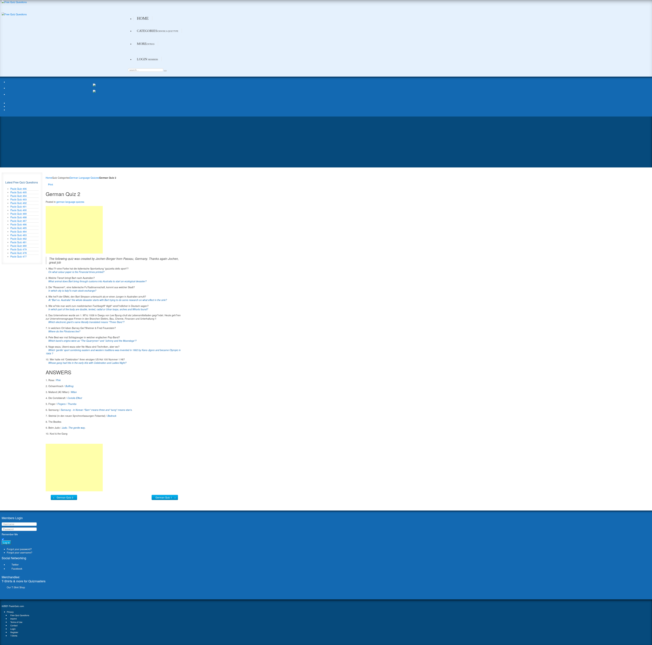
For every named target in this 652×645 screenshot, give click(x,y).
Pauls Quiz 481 (18, 242)
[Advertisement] (326, 142)
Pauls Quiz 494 (18, 196)
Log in (6, 542)
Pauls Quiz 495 (18, 192)
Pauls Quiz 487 (18, 220)
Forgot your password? (19, 549)
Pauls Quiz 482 (18, 238)
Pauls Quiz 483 (18, 235)
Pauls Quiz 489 (18, 213)
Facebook (17, 568)
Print (50, 184)
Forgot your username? (19, 552)
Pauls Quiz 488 (18, 217)
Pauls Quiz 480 (18, 245)
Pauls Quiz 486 (18, 224)
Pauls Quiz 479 (18, 249)
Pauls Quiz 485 (18, 228)
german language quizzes (70, 201)
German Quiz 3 (65, 497)
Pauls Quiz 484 (18, 231)
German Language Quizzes (84, 177)
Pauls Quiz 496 (18, 188)
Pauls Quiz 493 (18, 199)
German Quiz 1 (164, 497)
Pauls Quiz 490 (18, 210)
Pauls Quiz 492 (18, 203)
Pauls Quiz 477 (18, 256)
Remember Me (10, 534)
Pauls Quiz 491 (18, 206)
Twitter (15, 564)
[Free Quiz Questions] (14, 1)
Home (49, 177)
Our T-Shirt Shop (16, 587)
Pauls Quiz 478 (18, 253)
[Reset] (165, 70)
